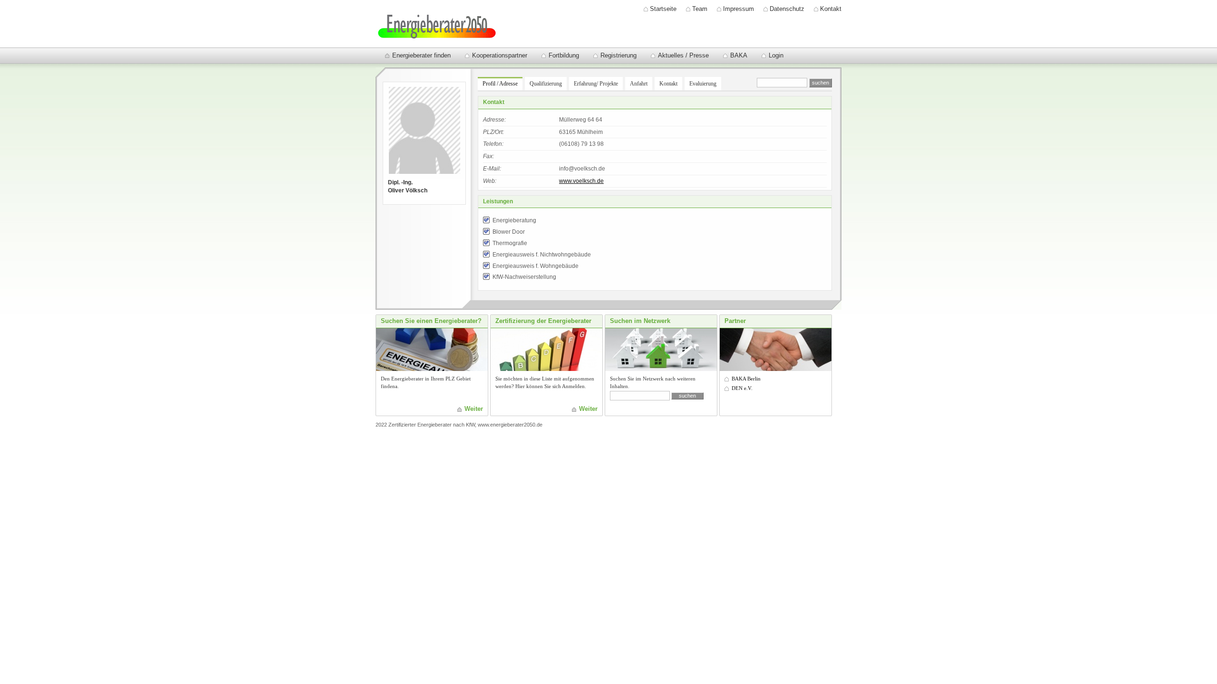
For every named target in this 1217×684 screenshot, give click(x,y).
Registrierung (618, 55)
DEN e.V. (742, 388)
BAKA (738, 55)
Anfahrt (638, 83)
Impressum (738, 8)
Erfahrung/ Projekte (596, 83)
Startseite (663, 8)
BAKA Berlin (746, 378)
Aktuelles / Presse (683, 55)
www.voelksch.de (581, 181)
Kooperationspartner (499, 55)
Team (699, 8)
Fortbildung (564, 55)
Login (776, 55)
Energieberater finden (421, 55)
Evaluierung (702, 83)
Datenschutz (787, 8)
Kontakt (830, 8)
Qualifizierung (546, 83)
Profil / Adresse (500, 83)
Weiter (473, 408)
